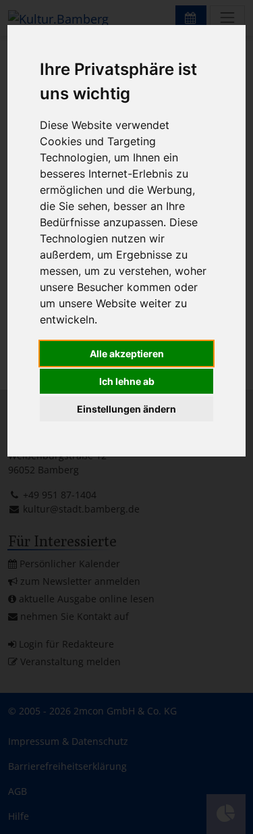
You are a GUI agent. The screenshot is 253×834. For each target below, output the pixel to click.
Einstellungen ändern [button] (126, 409)
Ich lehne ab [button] (126, 381)
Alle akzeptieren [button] (127, 353)
